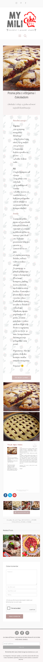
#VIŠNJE (28, 522)
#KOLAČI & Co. (26, 520)
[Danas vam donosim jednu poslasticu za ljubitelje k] (26, 505)
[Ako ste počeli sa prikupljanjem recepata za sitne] (35, 505)
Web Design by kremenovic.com (28, 652)
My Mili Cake (13, 652)
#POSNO (23, 522)
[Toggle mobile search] (25, 35)
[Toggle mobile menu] (20, 35)
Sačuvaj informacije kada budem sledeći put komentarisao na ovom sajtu (19, 601)
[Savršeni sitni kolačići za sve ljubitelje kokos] (16, 505)
